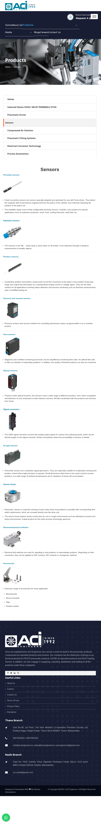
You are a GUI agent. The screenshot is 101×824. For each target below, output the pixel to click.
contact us (55, 32)
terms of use (13, 700)
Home (8, 25)
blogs (37, 32)
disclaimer (11, 712)
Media (8, 32)
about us (17, 25)
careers (44, 32)
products (27, 25)
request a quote (86, 18)
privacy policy (13, 706)
